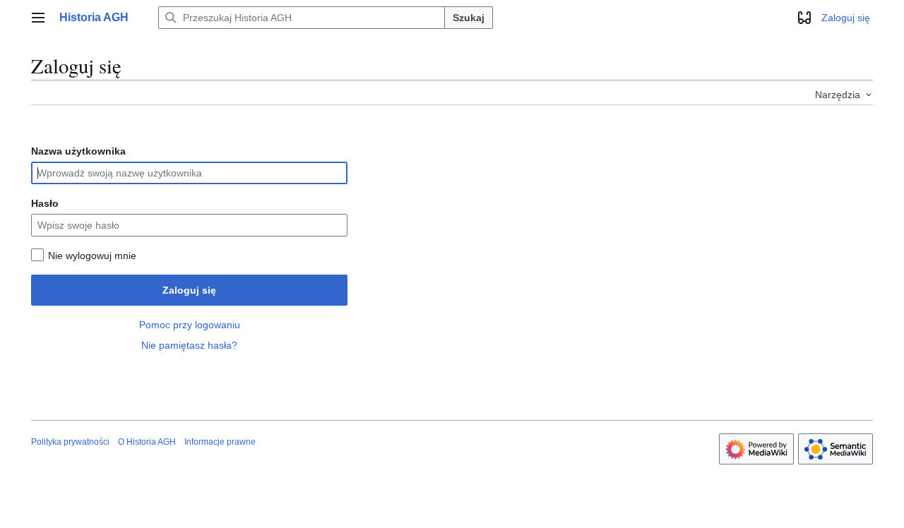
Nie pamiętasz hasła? (189, 345)
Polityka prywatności (70, 442)
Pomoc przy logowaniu (189, 324)
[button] (38, 17)
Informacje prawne (220, 442)
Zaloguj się (189, 290)
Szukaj (468, 17)
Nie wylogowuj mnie (92, 255)
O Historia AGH (147, 442)
